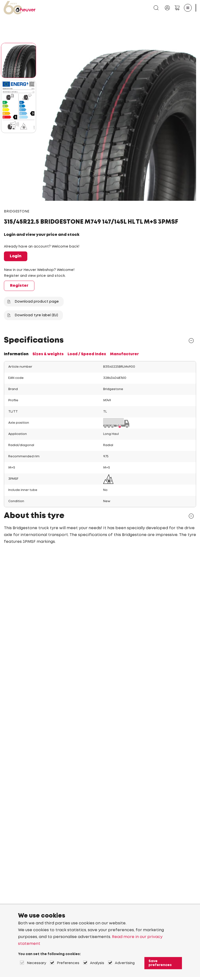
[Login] (167, 7)
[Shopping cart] (177, 8)
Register (19, 285)
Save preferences (160, 963)
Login (15, 256)
